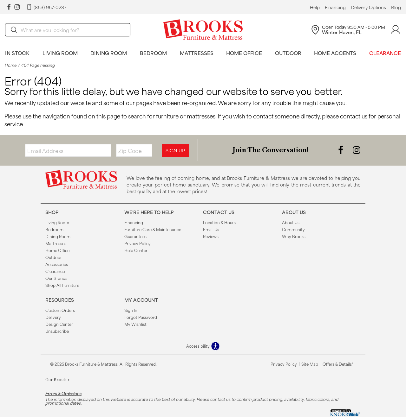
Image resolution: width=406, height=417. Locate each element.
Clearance (385, 53)
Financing (335, 7)
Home (10, 65)
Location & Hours (219, 222)
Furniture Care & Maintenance (152, 229)
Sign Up (175, 150)
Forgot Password (140, 317)
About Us (290, 222)
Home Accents (335, 53)
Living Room (60, 53)
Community (293, 229)
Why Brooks (293, 236)
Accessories (56, 264)
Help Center (135, 250)
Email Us (211, 229)
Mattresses (196, 53)
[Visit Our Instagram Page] (356, 149)
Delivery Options (368, 7)
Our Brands (56, 278)
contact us (353, 115)
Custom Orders (60, 310)
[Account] (395, 29)
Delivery (53, 317)
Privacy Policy (137, 243)
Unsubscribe (57, 331)
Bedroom (153, 53)
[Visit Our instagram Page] (17, 7)
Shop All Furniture (62, 285)
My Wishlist (135, 324)
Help (315, 7)
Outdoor (288, 53)
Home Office (244, 53)
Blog (396, 7)
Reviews (211, 236)
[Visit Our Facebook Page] (341, 149)
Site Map (309, 364)
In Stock (17, 53)
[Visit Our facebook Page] (9, 7)
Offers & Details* (338, 364)
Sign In (130, 310)
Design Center (59, 324)
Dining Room (108, 53)
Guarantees (135, 236)
